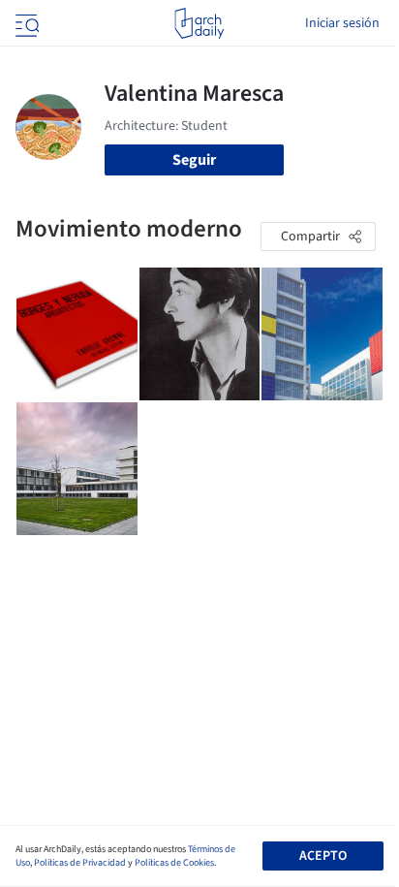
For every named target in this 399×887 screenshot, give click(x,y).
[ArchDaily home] (199, 23)
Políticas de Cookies (174, 863)
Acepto (323, 856)
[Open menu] (25, 23)
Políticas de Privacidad (80, 863)
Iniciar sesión (342, 23)
